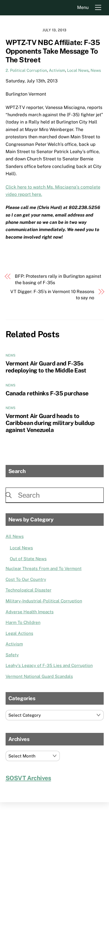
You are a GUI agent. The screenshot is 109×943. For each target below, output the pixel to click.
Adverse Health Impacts (30, 611)
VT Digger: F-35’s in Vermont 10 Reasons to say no (52, 294)
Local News (78, 70)
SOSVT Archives (28, 778)
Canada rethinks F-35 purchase (47, 393)
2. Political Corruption (26, 70)
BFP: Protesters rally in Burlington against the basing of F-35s (58, 279)
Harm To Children (23, 622)
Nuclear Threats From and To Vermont (44, 568)
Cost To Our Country (26, 579)
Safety (12, 654)
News (96, 70)
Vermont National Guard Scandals (39, 676)
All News (15, 536)
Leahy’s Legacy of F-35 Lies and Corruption (49, 665)
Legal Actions (19, 633)
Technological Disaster (28, 590)
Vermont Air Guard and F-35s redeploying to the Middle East (46, 367)
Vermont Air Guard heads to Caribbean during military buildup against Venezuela (50, 422)
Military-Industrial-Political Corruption (44, 600)
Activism (57, 70)
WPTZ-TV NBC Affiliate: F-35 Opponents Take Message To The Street (53, 51)
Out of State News (28, 558)
